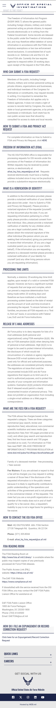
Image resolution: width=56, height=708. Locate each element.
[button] (4, 6)
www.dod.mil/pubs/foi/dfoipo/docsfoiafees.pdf (30, 453)
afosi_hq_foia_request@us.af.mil (23, 171)
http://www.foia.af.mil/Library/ (17, 557)
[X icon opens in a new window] (21, 697)
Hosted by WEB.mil (28, 704)
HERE (44, 140)
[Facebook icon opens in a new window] (13, 697)
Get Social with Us (28, 673)
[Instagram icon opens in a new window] (28, 697)
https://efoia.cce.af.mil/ (21, 573)
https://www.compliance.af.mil (17, 581)
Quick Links (11, 654)
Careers (9, 661)
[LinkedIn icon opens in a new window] (35, 697)
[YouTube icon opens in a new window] (43, 697)
